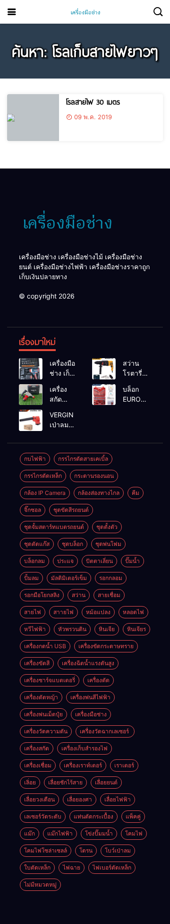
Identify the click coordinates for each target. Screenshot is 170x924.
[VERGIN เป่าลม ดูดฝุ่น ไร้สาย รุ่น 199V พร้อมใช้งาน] (30, 420)
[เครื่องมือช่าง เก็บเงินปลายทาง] (30, 368)
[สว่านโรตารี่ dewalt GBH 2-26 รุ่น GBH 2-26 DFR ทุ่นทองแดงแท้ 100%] (104, 368)
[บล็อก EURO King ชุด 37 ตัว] (104, 394)
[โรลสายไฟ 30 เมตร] (33, 117)
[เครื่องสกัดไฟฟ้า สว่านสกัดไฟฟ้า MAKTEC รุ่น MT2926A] (30, 394)
